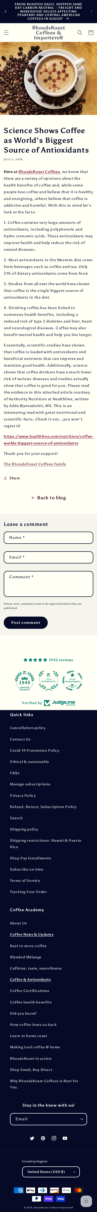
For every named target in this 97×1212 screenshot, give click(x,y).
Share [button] (14, 478)
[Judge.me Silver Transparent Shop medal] (50, 681)
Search (16, 818)
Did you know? (23, 1013)
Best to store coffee (28, 946)
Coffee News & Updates (32, 934)
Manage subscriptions (30, 784)
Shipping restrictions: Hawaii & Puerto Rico (46, 843)
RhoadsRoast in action (31, 1058)
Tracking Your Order (28, 892)
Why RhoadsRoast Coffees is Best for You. (44, 1084)
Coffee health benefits (30, 1002)
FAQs (14, 773)
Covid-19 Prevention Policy (34, 750)
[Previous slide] (5, 11)
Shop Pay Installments (30, 858)
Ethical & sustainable (29, 762)
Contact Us (20, 739)
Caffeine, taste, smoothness (36, 968)
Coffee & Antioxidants (30, 979)
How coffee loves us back (33, 1025)
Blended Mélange (26, 957)
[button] (6, 32)
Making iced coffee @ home (35, 1047)
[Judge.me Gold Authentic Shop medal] (26, 681)
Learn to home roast (28, 1036)
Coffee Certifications (29, 991)
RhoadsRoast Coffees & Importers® (53, 1207)
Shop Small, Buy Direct (31, 1070)
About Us (18, 923)
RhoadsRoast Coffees (39, 171)
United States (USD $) (46, 1172)
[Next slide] (91, 11)
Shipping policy (24, 829)
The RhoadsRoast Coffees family (35, 464)
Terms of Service (25, 881)
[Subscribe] (81, 1119)
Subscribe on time (26, 869)
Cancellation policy (27, 728)
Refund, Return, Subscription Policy (43, 807)
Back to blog (51, 497)
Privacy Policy (23, 796)
